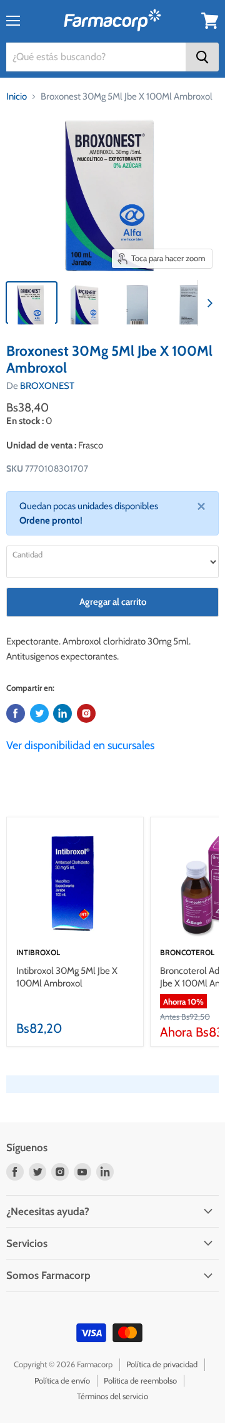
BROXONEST (47, 385)
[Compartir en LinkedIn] (62, 713)
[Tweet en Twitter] (39, 713)
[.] (86, 713)
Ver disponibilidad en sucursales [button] (80, 745)
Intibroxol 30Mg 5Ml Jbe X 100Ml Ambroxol (67, 977)
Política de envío (62, 1380)
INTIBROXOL (38, 952)
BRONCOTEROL (187, 952)
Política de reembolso (140, 1380)
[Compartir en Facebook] (15, 713)
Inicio (16, 96)
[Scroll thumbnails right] (208, 303)
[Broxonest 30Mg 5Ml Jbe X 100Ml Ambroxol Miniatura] (31, 302)
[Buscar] (202, 57)
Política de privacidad (162, 1364)
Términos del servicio (112, 1396)
